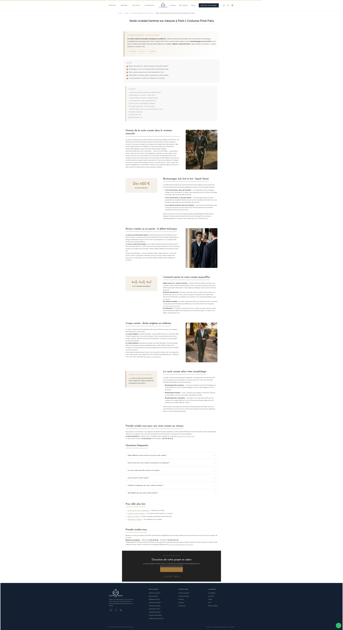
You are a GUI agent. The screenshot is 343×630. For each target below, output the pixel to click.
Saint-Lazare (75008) (155, 602)
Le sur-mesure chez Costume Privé (138, 510)
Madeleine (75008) (154, 599)
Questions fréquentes (136, 112)
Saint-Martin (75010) (154, 609)
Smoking (181, 599)
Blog (193, 5)
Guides (173, 5)
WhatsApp (176, 576)
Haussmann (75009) (154, 605)
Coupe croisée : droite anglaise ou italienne (142, 103)
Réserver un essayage (209, 5)
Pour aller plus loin (135, 114)
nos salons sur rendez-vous (186, 436)
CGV (209, 602)
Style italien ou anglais (135, 519)
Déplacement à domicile (156, 618)
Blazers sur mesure (133, 516)
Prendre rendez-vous (136, 117)
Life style (181, 602)
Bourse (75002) (153, 596)
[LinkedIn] (121, 610)
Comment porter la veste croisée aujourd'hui (143, 100)
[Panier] (232, 5)
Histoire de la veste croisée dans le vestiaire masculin (145, 92)
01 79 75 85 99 (168, 576)
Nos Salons (183, 5)
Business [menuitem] (112, 5)
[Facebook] (116, 610)
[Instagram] (111, 610)
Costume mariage (183, 596)
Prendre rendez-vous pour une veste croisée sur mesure (146, 109)
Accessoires (182, 605)
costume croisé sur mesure (171, 306)
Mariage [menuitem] (124, 5)
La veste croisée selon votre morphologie (142, 106)
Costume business (183, 593)
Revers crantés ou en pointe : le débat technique (144, 98)
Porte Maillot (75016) (155, 612)
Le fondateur (211, 593)
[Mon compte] (228, 5)
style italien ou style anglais (152, 357)
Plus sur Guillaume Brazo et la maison (181, 544)
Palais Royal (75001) (154, 593)
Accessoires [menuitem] (149, 5)
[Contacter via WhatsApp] (338, 625)
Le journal (211, 596)
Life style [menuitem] (136, 5)
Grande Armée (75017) (155, 615)
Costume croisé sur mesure (136, 513)
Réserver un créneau (171, 569)
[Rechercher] (224, 5)
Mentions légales (213, 605)
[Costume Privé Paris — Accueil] (163, 5)
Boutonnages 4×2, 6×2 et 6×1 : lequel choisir (142, 95)
